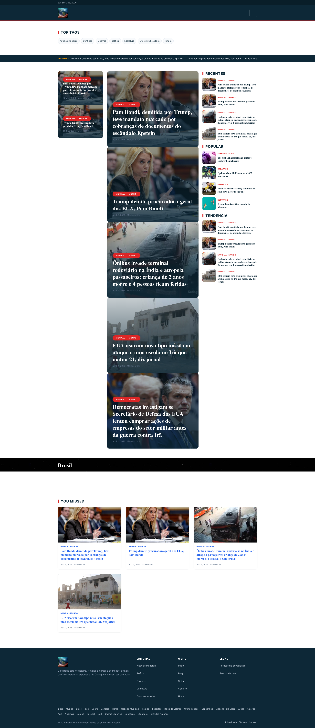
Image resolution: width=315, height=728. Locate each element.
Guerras (102, 41)
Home (181, 696)
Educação (130, 714)
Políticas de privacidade (232, 665)
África (241, 708)
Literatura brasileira (149, 41)
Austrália (69, 714)
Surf (100, 714)
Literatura (129, 41)
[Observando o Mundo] (95, 662)
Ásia (60, 714)
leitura (168, 41)
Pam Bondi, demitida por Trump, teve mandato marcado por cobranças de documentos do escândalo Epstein (127, 58)
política (115, 41)
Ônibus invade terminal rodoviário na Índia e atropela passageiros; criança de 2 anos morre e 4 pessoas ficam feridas (150, 273)
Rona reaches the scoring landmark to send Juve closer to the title (236, 190)
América (251, 708)
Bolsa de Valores (172, 708)
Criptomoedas (191, 708)
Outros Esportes (113, 714)
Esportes (223, 169)
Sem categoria (226, 154)
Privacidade (231, 722)
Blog (180, 673)
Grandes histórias (146, 696)
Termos (243, 722)
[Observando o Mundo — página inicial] (63, 13)
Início (181, 665)
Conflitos (87, 41)
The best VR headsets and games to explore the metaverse (235, 159)
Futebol (91, 714)
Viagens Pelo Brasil (225, 708)
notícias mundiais (68, 41)
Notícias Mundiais (146, 665)
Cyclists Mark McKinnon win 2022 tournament (235, 174)
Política (141, 673)
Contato (182, 688)
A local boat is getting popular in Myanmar (234, 205)
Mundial (70, 79)
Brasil (79, 708)
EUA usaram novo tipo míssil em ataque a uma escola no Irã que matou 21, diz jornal (151, 352)
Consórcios (207, 708)
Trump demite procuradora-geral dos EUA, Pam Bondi (214, 58)
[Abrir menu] (253, 13)
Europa (80, 714)
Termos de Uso (228, 673)
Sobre (181, 681)
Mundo (83, 79)
